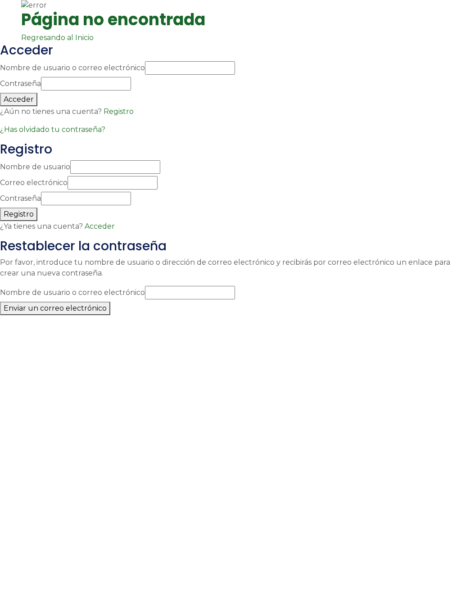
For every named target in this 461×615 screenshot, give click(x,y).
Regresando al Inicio (58, 37)
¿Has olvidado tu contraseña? (52, 129)
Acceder (100, 226)
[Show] (133, 83)
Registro (119, 111)
